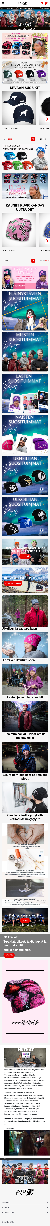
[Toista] (5, 1158)
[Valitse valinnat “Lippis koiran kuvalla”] (33, 139)
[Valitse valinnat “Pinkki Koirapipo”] (33, 261)
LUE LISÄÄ (25, 556)
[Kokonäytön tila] (5, 1171)
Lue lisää (25, 921)
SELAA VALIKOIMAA (13, 583)
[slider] (6, 1163)
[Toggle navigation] (4, 3)
